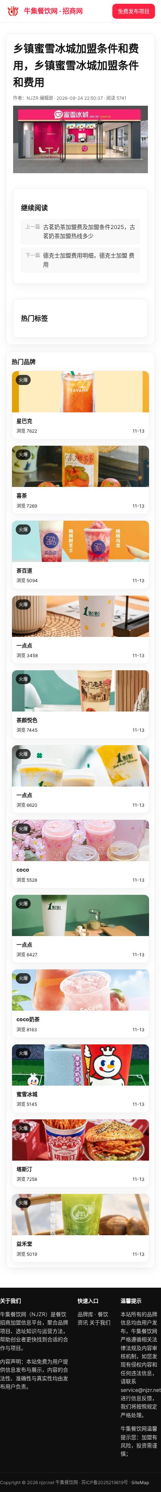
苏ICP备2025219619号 (104, 1482)
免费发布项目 (133, 11)
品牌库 (85, 1314)
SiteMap (140, 1482)
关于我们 (99, 1322)
